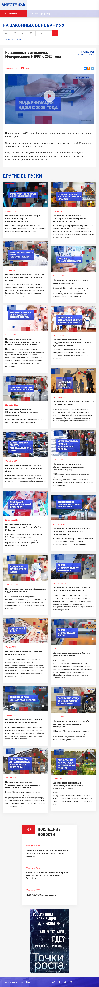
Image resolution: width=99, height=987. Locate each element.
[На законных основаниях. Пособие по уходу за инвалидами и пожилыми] (73, 700)
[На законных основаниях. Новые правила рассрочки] (73, 259)
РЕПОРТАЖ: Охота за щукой (41, 894)
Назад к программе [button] (86, 54)
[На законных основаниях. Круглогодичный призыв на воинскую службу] (73, 443)
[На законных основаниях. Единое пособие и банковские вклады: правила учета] (73, 507)
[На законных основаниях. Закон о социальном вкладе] (25, 630)
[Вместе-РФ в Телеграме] (65, 982)
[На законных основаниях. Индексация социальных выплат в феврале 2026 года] (73, 319)
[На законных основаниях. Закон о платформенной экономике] (73, 566)
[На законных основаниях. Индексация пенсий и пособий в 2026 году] (25, 503)
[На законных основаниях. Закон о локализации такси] (73, 632)
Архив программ (14, 40)
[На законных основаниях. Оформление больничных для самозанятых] (25, 388)
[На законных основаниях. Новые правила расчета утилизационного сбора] (25, 444)
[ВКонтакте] (85, 68)
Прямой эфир (13, 13)
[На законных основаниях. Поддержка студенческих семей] (25, 568)
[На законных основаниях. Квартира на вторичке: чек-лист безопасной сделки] (25, 253)
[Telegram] (92, 68)
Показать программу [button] (40, 13)
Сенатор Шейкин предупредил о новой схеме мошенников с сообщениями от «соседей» (47, 853)
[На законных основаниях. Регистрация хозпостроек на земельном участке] (73, 762)
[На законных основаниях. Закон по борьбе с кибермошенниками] (25, 698)
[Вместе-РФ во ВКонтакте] (53, 982)
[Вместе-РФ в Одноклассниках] (59, 982)
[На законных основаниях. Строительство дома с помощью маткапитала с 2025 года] (25, 761)
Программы (87, 51)
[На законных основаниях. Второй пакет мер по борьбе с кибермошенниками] (25, 194)
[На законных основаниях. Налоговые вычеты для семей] (73, 380)
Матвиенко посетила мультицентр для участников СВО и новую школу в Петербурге (47, 875)
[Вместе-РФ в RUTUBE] (70, 982)
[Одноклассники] (88, 68)
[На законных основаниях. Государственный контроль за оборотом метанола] (73, 194)
